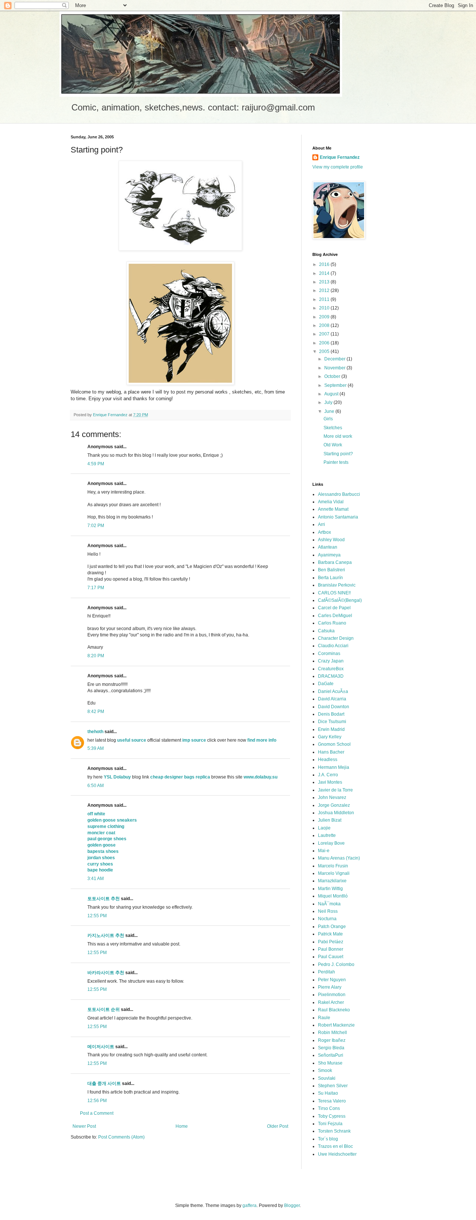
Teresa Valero (332, 1101)
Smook (325, 1070)
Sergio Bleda (331, 1047)
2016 (325, 264)
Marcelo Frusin (333, 866)
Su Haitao (328, 1093)
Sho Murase (330, 1063)
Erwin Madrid (331, 729)
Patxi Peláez (330, 941)
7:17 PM (95, 587)
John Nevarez (332, 797)
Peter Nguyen (332, 979)
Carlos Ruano (332, 623)
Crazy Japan (331, 661)
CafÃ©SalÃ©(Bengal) (340, 600)
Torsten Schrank (334, 1131)
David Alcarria (332, 699)
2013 (325, 282)
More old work (338, 436)
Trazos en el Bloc (335, 1146)
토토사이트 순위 (103, 1009)
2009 (325, 317)
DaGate (326, 683)
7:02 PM (95, 525)
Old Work (333, 444)
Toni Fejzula (330, 1123)
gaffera (249, 1205)
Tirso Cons (329, 1108)
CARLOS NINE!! (334, 592)
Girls (328, 418)
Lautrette (327, 835)
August (332, 393)
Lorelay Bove (331, 843)
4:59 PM (95, 463)
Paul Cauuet (330, 956)
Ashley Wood (331, 539)
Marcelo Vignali (334, 873)
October (332, 376)
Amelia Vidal (331, 501)
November (335, 367)
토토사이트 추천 (103, 898)
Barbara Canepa (335, 562)
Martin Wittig (330, 888)
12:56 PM (97, 1100)
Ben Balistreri (331, 569)
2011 (325, 299)
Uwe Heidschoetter (337, 1154)
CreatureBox (331, 668)
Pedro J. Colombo (336, 964)
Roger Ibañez (331, 1040)
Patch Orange (332, 926)
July (329, 402)
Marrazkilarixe (332, 880)
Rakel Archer (331, 1002)
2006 (325, 343)
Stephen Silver (333, 1085)
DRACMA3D (331, 676)
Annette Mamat (333, 509)
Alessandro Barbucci (339, 494)
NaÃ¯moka (329, 903)
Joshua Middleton (336, 812)
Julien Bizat (329, 820)
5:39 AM (95, 748)
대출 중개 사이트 (104, 1083)
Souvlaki (326, 1078)
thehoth (95, 731)
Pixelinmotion (331, 994)
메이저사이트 (100, 1046)
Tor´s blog (328, 1139)
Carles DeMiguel (335, 615)
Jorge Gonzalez (334, 805)
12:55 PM (97, 915)
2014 (325, 273)
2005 (325, 351)
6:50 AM (95, 785)
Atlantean (327, 547)
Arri (321, 524)
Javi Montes (330, 782)
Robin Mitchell (332, 1032)
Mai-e (323, 850)
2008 (325, 325)
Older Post (277, 1126)
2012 (325, 290)
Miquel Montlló (333, 896)
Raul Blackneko (334, 1009)
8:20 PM (95, 655)
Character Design (336, 638)
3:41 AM (95, 878)
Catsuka (326, 630)
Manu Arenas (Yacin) (339, 858)
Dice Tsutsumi (332, 721)
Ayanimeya (329, 555)
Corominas (329, 653)
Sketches (333, 427)
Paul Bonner (330, 949)
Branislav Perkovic (337, 585)
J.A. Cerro (328, 774)
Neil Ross (328, 911)
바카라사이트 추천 (105, 972)
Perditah (326, 972)
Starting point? (338, 453)
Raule (324, 1017)
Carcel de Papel (334, 607)
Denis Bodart (331, 714)
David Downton (333, 706)
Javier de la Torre (335, 790)
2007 (325, 334)
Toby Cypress (331, 1116)
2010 (325, 308)
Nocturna (327, 918)
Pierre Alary (329, 987)
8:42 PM (95, 711)
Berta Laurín (330, 577)
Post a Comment (96, 1113)
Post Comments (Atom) (121, 1137)
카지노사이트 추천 (105, 935)
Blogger (292, 1205)
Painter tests (336, 462)
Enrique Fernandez (340, 157)
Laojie (324, 828)
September (336, 385)
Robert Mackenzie (336, 1025)
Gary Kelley (329, 736)
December (335, 359)
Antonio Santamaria (338, 517)
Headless (327, 759)
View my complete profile (337, 167)
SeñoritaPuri (330, 1055)
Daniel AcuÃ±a (333, 691)
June (329, 411)
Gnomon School (334, 744)
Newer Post (84, 1126)
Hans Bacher (331, 752)
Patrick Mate (330, 934)
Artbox (324, 532)
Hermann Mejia (333, 767)
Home (182, 1126)
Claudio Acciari (333, 645)
